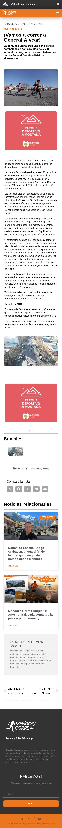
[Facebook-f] (34, 818)
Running (45, 469)
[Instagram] (28, 818)
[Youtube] (39, 818)
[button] (58, 4)
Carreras (13, 29)
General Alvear (35, 469)
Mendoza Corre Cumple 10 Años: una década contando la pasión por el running (30, 614)
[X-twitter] (22, 818)
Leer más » (13, 566)
